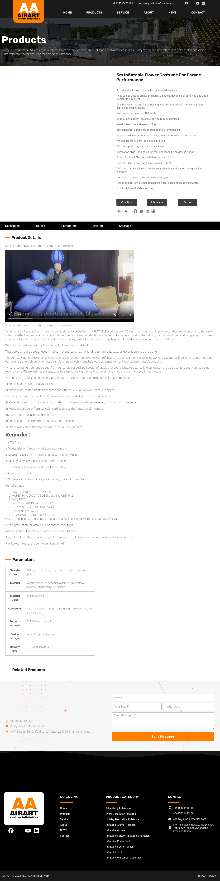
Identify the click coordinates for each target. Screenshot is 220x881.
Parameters (69, 225)
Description (12, 225)
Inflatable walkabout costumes (114, 50)
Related (98, 225)
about (149, 12)
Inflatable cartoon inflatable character (127, 835)
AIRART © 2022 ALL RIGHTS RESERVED (26, 875)
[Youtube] (197, 3)
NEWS (172, 12)
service (123, 12)
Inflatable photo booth (118, 841)
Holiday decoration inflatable (122, 819)
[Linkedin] (203, 3)
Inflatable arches (115, 830)
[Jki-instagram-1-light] (192, 3)
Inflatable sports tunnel (119, 846)
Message (125, 225)
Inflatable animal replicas (120, 824)
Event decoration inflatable (76, 50)
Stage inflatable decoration (189, 50)
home (67, 12)
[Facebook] (186, 3)
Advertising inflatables (43, 50)
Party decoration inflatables (153, 50)
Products (94, 12)
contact (198, 12)
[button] (126, 202)
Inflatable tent (114, 852)
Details (40, 225)
